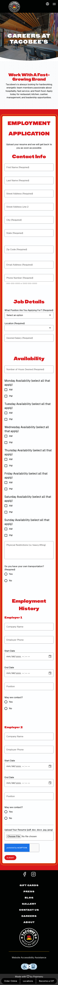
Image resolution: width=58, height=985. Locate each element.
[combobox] (23, 315)
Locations (28, 980)
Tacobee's (29, 937)
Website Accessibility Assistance (29, 957)
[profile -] (47, 4)
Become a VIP (46, 980)
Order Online (10, 980)
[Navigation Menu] (54, 4)
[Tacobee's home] (14, 7)
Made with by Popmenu (22, 976)
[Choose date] (50, 656)
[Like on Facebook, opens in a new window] (24, 875)
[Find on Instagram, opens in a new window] (33, 875)
